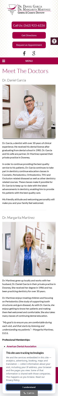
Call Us (30, 393)
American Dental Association (21, 346)
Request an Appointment (29, 44)
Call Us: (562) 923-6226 (29, 25)
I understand (29, 387)
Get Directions (29, 35)
